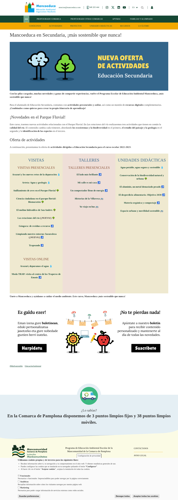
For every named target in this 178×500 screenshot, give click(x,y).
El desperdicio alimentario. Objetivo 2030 (140, 195)
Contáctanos (141, 448)
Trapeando (34, 245)
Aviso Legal (140, 455)
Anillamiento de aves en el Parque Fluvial (34, 190)
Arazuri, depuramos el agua (34, 266)
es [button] (133, 7)
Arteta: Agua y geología (34, 182)
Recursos (125, 26)
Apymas (116, 19)
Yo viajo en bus (87, 206)
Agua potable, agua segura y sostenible (140, 167)
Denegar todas (123, 496)
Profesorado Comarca (49, 19)
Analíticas (24, 482)
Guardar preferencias (29, 496)
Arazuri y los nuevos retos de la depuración (34, 174)
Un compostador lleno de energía (87, 190)
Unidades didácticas (101, 26)
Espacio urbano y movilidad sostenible (140, 211)
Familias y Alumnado (141, 19)
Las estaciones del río (29, 218)
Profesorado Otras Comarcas (87, 19)
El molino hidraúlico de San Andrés (34, 210)
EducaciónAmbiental (33, 366)
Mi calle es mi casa (87, 182)
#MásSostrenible (16, 366)
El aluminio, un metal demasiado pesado (140, 186)
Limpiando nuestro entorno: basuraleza (36, 234)
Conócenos (35, 26)
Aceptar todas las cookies (146, 496)
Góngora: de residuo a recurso (34, 226)
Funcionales (25, 476)
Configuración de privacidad (89, 456)
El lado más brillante (87, 174)
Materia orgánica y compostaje (140, 202)
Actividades (55, 26)
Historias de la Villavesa (87, 198)
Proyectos (76, 26)
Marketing (24, 488)
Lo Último (143, 26)
